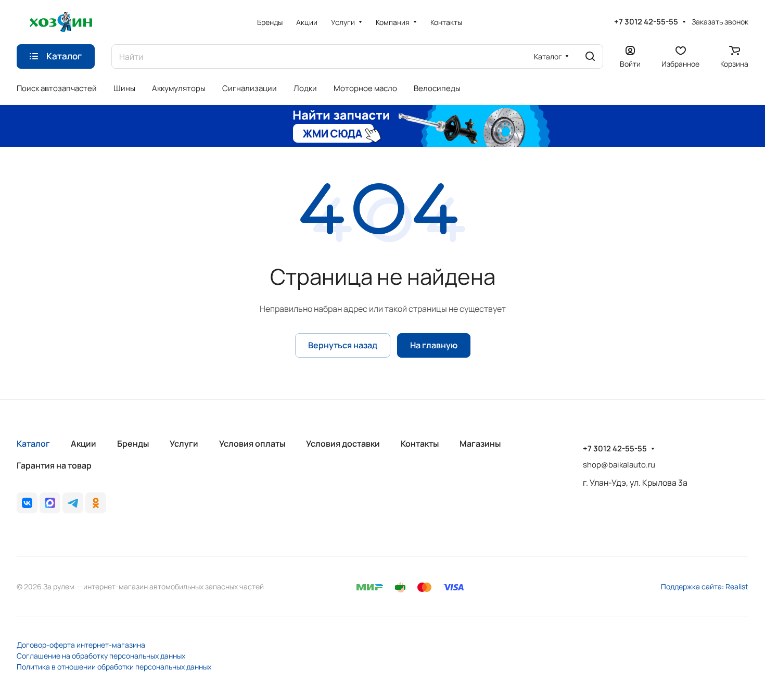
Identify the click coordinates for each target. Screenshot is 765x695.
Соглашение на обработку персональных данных (101, 656)
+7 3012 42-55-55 (646, 22)
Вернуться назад (342, 345)
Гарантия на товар (54, 465)
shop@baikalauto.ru (619, 464)
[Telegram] (72, 502)
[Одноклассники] (95, 502)
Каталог (33, 443)
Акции (83, 443)
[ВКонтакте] (27, 502)
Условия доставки (343, 443)
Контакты (420, 443)
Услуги (184, 443)
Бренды (133, 443)
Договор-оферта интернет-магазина (81, 645)
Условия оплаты (252, 443)
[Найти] (590, 56)
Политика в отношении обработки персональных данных (114, 667)
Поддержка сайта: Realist (704, 586)
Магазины (480, 443)
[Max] (50, 502)
